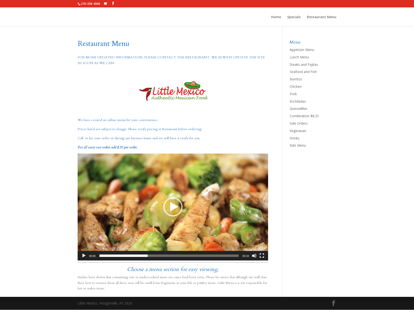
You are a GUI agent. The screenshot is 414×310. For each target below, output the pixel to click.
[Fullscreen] (261, 255)
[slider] (169, 256)
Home (276, 17)
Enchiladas (298, 101)
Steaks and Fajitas (304, 64)
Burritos (296, 79)
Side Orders (299, 123)
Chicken (296, 86)
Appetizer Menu (302, 49)
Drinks (294, 138)
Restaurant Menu (321, 17)
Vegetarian (298, 130)
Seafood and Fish (303, 71)
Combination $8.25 (304, 116)
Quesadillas (298, 108)
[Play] (83, 255)
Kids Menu (298, 145)
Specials (294, 17)
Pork (293, 94)
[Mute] (254, 255)
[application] (173, 207)
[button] (173, 206)
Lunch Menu (299, 57)
